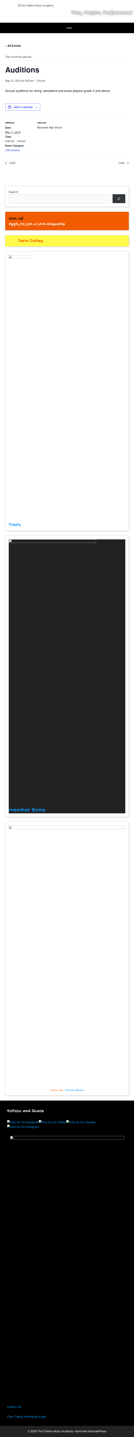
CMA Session (12, 150)
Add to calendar (23, 107)
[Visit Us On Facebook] (23, 1122)
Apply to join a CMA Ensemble (37, 224)
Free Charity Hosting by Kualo (26, 1416)
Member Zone (27, 810)
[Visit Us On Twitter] (52, 1122)
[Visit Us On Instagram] (23, 1126)
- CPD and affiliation (67, 1090)
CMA (12, 163)
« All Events (13, 46)
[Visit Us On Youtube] (80, 1122)
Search (13, 192)
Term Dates (30, 241)
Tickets (15, 525)
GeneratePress (97, 1431)
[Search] (119, 198)
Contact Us (14, 1407)
